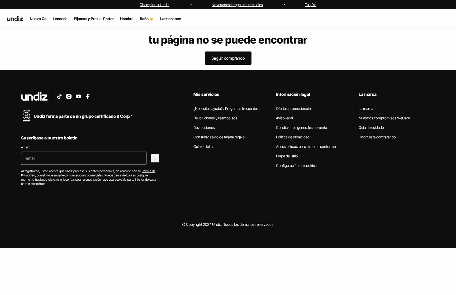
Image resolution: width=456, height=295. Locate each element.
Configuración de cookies (296, 165)
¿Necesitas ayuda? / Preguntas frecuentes (226, 108)
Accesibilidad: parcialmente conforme (306, 146)
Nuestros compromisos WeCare (384, 118)
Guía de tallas (203, 146)
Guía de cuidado (371, 127)
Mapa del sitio (287, 156)
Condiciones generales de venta (301, 127)
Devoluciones (204, 127)
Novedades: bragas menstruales (237, 4)
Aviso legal (284, 118)
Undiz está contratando (377, 137)
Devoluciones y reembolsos (215, 118)
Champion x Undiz (154, 4)
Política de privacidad (293, 137)
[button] (228, 58)
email (25, 147)
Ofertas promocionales (294, 108)
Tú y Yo (310, 4)
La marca (366, 108)
